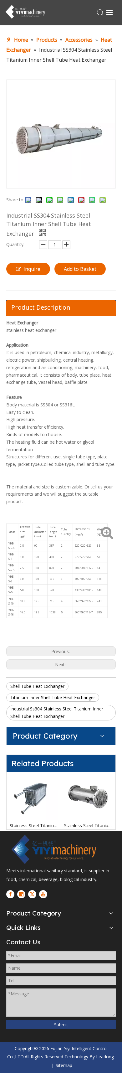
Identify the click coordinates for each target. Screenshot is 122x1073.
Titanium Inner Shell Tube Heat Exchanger (52, 697)
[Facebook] (10, 894)
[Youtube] (43, 894)
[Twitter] (32, 894)
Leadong (105, 1057)
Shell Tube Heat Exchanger (37, 686)
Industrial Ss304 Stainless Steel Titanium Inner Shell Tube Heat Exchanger (56, 712)
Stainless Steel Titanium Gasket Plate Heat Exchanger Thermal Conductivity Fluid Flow (34, 825)
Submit (61, 1025)
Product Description (40, 307)
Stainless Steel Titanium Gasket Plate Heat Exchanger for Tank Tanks (88, 825)
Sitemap (64, 1065)
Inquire (31, 269)
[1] (53, 849)
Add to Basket (80, 269)
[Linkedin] (21, 894)
